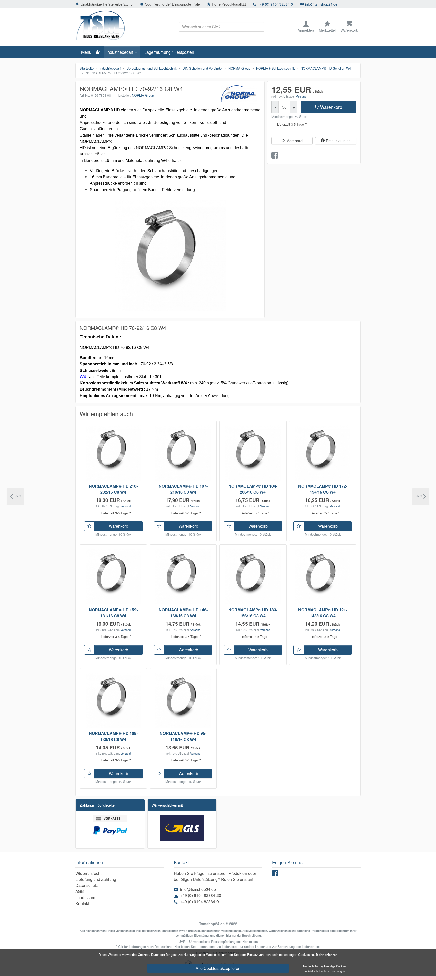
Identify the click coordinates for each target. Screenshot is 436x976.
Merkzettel (294, 140)
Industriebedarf (119, 52)
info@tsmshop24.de (321, 4)
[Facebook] (276, 874)
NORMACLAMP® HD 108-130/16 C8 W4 (113, 736)
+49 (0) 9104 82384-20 (200, 895)
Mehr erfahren (327, 954)
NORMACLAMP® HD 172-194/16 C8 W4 (322, 489)
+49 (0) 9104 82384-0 (199, 901)
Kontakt (82, 903)
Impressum (85, 897)
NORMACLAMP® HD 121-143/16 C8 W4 (322, 613)
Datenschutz (86, 885)
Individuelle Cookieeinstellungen (324, 971)
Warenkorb (331, 106)
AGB (79, 891)
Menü (86, 52)
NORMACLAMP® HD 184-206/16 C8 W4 (252, 489)
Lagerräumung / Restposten (169, 52)
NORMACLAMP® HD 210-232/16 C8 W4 (113, 489)
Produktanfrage (338, 140)
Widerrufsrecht (88, 873)
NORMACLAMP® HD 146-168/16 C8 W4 (183, 613)
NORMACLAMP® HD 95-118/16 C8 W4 (183, 736)
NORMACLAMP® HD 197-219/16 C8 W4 (183, 489)
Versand (301, 96)
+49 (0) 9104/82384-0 (275, 4)
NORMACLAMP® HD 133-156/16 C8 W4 (252, 613)
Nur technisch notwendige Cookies (324, 966)
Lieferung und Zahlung (95, 879)
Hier (177, 946)
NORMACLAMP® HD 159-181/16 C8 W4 (113, 613)
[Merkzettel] (89, 526)
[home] (99, 52)
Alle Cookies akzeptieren (218, 968)
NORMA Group (143, 95)
